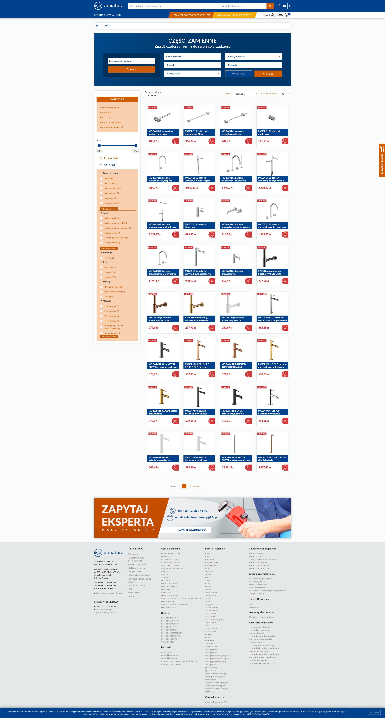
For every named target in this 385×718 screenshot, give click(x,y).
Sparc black (210, 670)
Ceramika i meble (214, 697)
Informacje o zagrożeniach (140, 575)
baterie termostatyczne (172, 632)
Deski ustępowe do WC (216, 702)
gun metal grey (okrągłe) (260, 639)
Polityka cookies (135, 571)
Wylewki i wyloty (169, 586)
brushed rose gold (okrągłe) (262, 636)
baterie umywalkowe (171, 623)
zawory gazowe (256, 556)
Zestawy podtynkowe (171, 664)
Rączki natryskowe (170, 565)
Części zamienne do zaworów (174, 604)
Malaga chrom (211, 649)
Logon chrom (211, 592)
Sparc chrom (211, 667)
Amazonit (209, 559)
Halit (207, 577)
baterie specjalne (169, 638)
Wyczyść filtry (238, 73)
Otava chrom (211, 628)
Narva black (210, 622)
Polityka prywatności (137, 564)
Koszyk (283, 14)
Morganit (209, 604)
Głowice (165, 556)
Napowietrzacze (168, 607)
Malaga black (211, 652)
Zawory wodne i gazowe (262, 548)
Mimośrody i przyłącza (171, 559)
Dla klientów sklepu (137, 568)
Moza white (210, 679)
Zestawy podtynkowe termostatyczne (179, 661)
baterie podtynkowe (170, 635)
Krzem (208, 583)
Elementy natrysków (170, 553)
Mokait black (211, 610)
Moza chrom (210, 613)
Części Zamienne (170, 548)
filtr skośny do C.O (257, 581)
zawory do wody (256, 553)
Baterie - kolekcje (215, 548)
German (209, 571)
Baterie (165, 612)
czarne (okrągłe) (256, 633)
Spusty (164, 574)
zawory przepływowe (259, 565)
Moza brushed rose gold (216, 673)
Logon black (210, 595)
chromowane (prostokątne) (261, 645)
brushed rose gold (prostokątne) (264, 654)
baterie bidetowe (169, 626)
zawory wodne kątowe (259, 568)
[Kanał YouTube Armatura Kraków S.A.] (284, 6)
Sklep (108, 25)
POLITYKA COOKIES (259, 714)
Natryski (166, 647)
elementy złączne (257, 587)
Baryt (207, 568)
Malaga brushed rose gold (217, 658)
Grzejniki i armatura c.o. (262, 573)
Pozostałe (166, 592)
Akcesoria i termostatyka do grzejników (267, 590)
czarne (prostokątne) (258, 651)
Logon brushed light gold (216, 682)
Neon (207, 625)
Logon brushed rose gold (216, 688)
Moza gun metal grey (215, 676)
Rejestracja (133, 554)
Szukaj (132, 69)
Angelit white (211, 565)
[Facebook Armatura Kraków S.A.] (279, 6)
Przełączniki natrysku (171, 562)
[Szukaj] (270, 6)
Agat (207, 556)
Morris (208, 598)
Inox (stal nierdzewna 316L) (262, 663)
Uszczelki (165, 589)
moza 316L (210, 691)
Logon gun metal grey (215, 685)
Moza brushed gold (214, 619)
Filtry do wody (167, 601)
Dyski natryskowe (169, 595)
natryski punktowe (170, 658)
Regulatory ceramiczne (172, 568)
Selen (207, 637)
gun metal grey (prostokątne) (262, 657)
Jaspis (208, 580)
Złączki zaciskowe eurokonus (262, 617)
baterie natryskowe (170, 620)
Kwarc (208, 586)
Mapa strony (134, 592)
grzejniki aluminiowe (258, 584)
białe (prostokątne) (258, 660)
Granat (208, 574)
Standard (209, 640)
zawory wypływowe (258, 562)
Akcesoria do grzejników (260, 578)
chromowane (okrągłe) (259, 627)
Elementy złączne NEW (261, 612)
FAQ (118, 15)
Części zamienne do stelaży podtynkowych (181, 598)
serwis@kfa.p (105, 609)
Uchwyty (165, 580)
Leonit (208, 589)
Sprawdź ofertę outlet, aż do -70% (192, 15)
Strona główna (104, 15)
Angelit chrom (211, 562)
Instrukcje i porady (136, 585)
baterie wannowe (169, 617)
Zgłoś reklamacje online (105, 612)
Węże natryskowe (169, 583)
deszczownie (167, 652)
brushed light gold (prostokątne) (264, 648)
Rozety (164, 571)
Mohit (208, 601)
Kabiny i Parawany (259, 599)
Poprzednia (175, 486)
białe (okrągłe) (255, 642)
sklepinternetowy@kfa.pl (110, 593)
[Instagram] (290, 6)
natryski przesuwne (170, 655)
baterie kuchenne (169, 629)
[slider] (99, 145)
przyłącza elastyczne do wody (263, 559)
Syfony (164, 577)
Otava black (210, 631)
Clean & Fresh (167, 641)
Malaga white (211, 664)
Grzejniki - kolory (256, 593)
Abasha (208, 553)
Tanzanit (209, 643)
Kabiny (252, 604)
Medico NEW (211, 646)
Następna (196, 486)
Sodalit (208, 634)
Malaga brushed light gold (217, 655)
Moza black (210, 616)
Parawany (253, 607)
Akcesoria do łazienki (261, 622)
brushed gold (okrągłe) (259, 630)
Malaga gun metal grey (215, 661)
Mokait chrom (211, 607)
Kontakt (132, 596)
